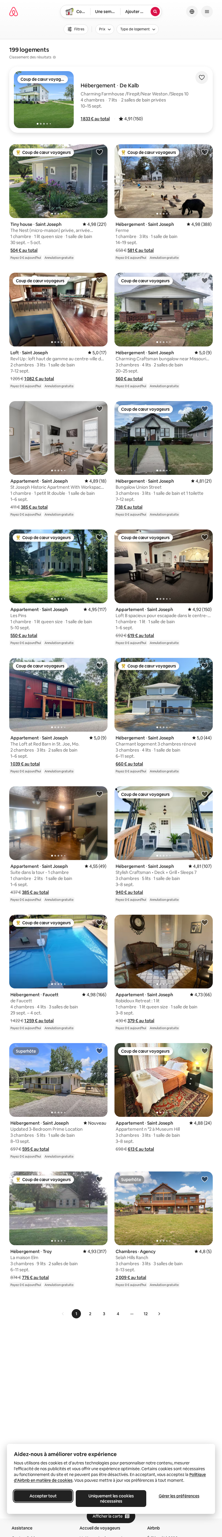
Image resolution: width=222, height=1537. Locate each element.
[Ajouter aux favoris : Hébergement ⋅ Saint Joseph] (204, 151)
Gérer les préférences (179, 1496)
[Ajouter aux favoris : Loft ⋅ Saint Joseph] (99, 280)
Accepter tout (43, 1496)
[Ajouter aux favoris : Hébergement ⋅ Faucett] (99, 922)
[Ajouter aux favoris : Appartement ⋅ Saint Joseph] (99, 408)
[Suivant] (159, 1313)
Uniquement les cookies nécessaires (111, 1498)
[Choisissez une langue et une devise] (192, 11)
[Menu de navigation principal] (207, 11)
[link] (63, 1313)
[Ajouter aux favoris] (201, 77)
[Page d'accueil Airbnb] (13, 11)
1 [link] (76, 1313)
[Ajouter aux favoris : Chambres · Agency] (204, 1179)
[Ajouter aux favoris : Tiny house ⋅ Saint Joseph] (99, 151)
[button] (95, 118)
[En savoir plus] (54, 57)
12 (146, 1313)
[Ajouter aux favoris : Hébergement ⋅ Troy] (99, 1179)
